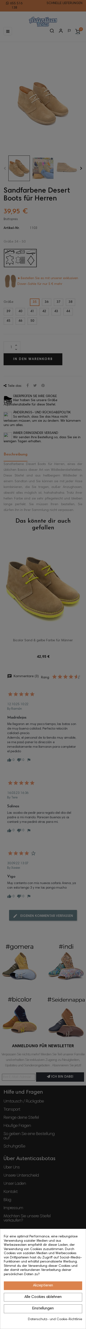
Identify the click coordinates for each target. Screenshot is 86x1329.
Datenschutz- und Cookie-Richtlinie (55, 1319)
